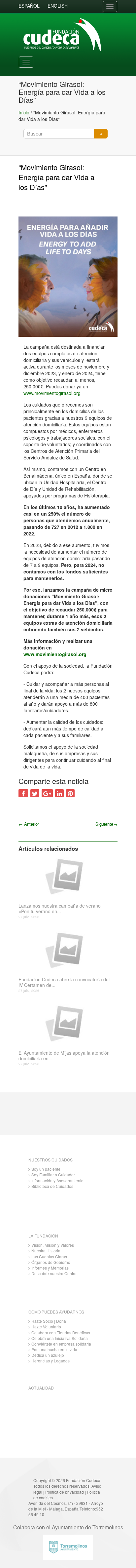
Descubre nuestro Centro (54, 1273)
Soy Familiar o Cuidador (53, 1174)
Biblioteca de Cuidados (52, 1186)
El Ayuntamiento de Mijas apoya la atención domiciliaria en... (64, 1055)
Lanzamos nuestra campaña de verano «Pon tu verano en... (59, 908)
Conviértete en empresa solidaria (61, 1344)
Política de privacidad (64, 1492)
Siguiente (106, 824)
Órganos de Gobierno (50, 1262)
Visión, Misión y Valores (52, 1245)
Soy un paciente (45, 1169)
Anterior (28, 824)
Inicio (23, 112)
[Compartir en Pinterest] (70, 793)
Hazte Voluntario (46, 1326)
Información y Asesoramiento (57, 1180)
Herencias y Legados (50, 1360)
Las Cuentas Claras (49, 1256)
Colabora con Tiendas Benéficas (60, 1332)
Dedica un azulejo (47, 1355)
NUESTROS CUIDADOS (50, 1159)
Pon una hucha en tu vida (54, 1349)
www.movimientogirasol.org (52, 393)
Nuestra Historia (45, 1250)
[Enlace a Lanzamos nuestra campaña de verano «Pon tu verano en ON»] (65, 875)
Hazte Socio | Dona (48, 1321)
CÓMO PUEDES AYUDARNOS (56, 1311)
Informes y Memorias (50, 1268)
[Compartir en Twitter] (35, 793)
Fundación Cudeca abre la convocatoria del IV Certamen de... (64, 982)
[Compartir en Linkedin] (59, 793)
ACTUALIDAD (41, 1388)
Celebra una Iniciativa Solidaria (59, 1338)
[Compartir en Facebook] (23, 793)
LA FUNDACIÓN (43, 1235)
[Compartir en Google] (47, 793)
